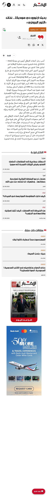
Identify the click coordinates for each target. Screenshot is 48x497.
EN (19, 5)
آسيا (44, 175)
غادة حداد (43, 244)
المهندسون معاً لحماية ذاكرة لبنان (29, 239)
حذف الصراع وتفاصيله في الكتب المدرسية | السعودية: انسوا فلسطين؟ (24, 269)
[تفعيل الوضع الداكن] (24, 5)
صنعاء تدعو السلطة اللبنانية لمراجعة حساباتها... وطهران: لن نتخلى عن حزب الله (25, 180)
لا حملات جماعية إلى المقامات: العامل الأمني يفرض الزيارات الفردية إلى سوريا (27, 163)
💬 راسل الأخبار (38, 491)
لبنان (43, 192)
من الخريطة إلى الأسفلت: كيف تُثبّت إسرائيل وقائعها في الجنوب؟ (25, 212)
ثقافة (43, 29)
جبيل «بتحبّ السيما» (36, 253)
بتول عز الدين (42, 218)
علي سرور (43, 275)
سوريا (43, 158)
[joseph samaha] (4, 4)
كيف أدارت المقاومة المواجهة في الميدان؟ (24, 196)
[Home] (39, 5)
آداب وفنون (34, 29)
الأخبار (33, 35)
